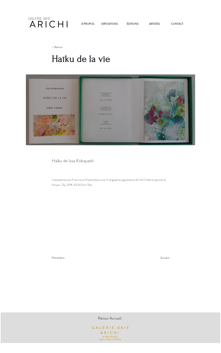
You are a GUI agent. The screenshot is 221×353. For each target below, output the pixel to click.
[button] (63, 47)
